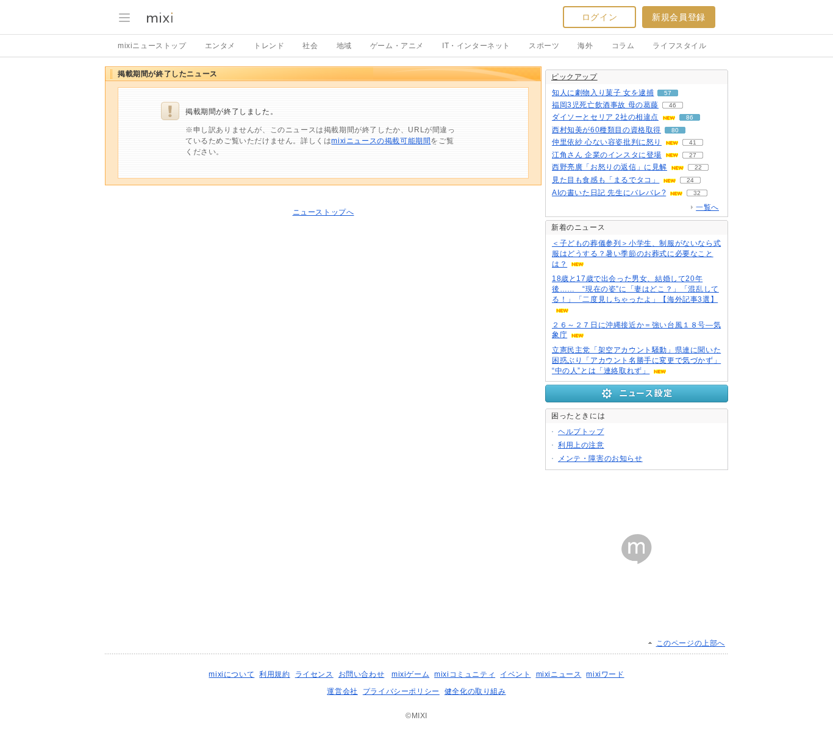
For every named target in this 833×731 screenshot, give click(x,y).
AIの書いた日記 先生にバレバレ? (609, 192)
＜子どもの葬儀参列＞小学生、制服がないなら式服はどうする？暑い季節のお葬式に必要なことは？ (636, 253)
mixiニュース (559, 674)
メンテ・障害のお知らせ (600, 458)
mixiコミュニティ (464, 674)
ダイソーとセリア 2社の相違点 (605, 117)
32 (697, 193)
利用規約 (274, 674)
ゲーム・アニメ (397, 45)
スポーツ (544, 45)
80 (675, 130)
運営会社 (342, 691)
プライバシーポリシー (401, 691)
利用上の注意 (581, 445)
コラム (623, 45)
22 (698, 167)
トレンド (269, 45)
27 (692, 155)
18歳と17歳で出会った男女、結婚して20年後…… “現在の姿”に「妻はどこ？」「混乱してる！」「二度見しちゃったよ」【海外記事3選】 (635, 289)
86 (689, 117)
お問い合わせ (361, 674)
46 (672, 105)
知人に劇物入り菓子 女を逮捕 (603, 92)
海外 (585, 45)
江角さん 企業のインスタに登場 (607, 155)
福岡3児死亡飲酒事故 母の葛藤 (605, 105)
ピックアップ (574, 77)
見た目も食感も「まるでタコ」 (605, 180)
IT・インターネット (476, 45)
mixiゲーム (410, 674)
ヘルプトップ (581, 431)
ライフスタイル (679, 45)
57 (667, 93)
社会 (310, 45)
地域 (344, 45)
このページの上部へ (690, 643)
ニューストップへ (323, 212)
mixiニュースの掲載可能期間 (381, 141)
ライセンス (314, 674)
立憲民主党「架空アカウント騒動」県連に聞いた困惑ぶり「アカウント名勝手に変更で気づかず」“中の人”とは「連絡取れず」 (636, 360)
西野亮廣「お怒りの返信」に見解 (609, 167)
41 (692, 142)
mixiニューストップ (152, 45)
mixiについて (231, 674)
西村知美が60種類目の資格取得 (606, 130)
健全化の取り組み (475, 691)
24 (690, 180)
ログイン (599, 17)
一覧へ (707, 207)
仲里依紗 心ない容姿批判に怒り (607, 142)
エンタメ (220, 45)
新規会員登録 (679, 17)
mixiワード (605, 674)
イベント (515, 674)
